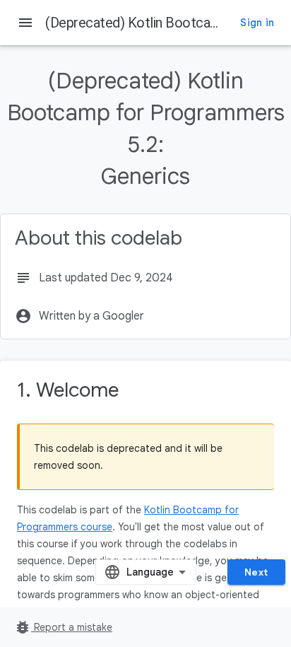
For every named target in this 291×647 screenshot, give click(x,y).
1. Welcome (68, 390)
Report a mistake (63, 627)
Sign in (257, 22)
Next (256, 572)
